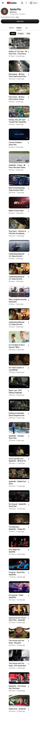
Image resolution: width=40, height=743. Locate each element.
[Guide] (3, 3)
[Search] (22, 3)
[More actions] (28, 52)
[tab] (11, 27)
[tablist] (20, 27)
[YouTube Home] (11, 3)
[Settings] (26, 3)
